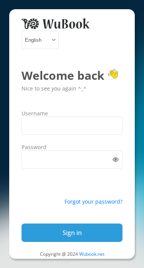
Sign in (72, 233)
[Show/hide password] (115, 159)
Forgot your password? (93, 201)
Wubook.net (91, 254)
